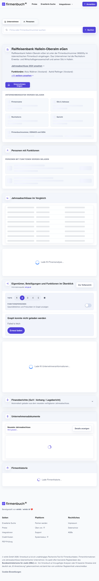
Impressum (72, 523)
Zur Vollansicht (85, 285)
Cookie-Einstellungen (11, 571)
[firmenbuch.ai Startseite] (14, 4)
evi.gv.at (28, 287)
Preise (34, 4)
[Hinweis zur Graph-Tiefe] (44, 298)
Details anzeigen (82, 428)
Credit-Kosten (7, 537)
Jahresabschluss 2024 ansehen (26, 65)
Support (38, 532)
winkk (18, 509)
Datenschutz (73, 527)
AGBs (70, 532)
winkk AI (26, 509)
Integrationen (65, 4)
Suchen (90, 30)
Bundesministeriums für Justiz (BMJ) (18, 563)
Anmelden (90, 4)
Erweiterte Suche (48, 4)
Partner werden (41, 523)
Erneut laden (16, 330)
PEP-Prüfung (7, 541)
